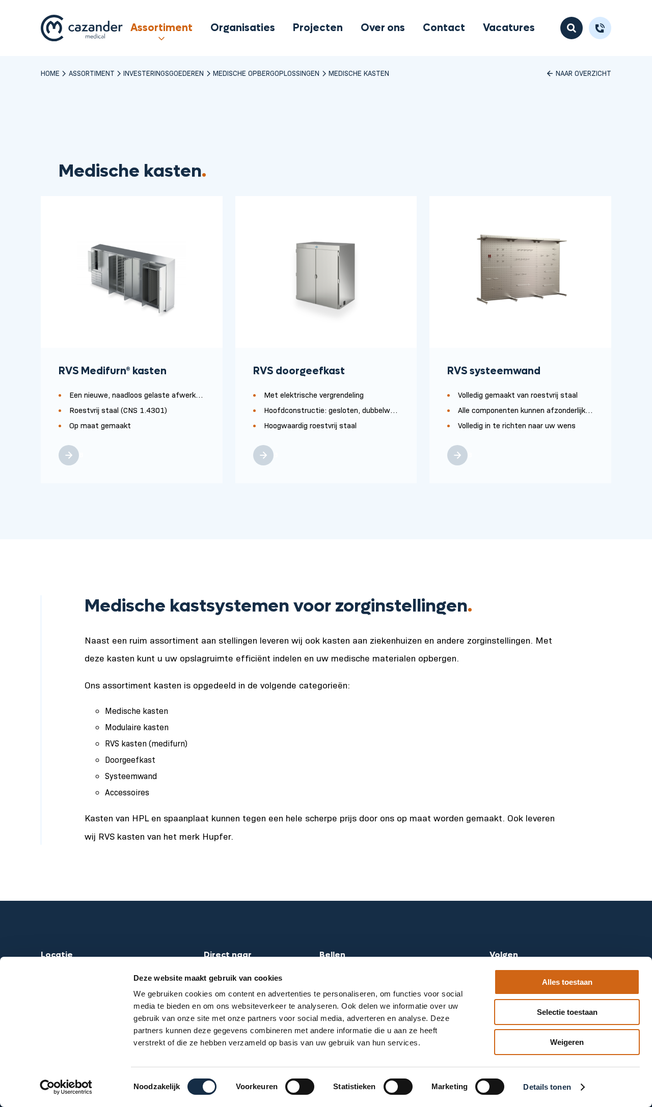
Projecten (318, 28)
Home (50, 72)
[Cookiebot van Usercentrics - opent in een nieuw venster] (66, 1087)
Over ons (383, 28)
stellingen (238, 640)
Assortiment (161, 28)
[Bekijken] (69, 455)
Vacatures (509, 28)
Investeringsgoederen (163, 72)
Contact (444, 28)
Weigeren (567, 1042)
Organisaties (242, 28)
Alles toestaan (567, 982)
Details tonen (546, 1087)
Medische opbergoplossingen (266, 72)
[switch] (299, 1086)
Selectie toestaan (567, 1012)
